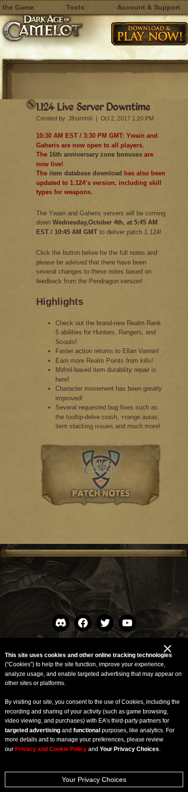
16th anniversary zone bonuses (95, 154)
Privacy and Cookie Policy (51, 749)
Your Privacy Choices (94, 779)
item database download (85, 173)
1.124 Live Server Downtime (93, 106)
